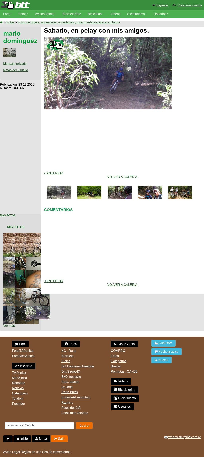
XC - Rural (68, 350)
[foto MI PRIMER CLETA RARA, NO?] (39, 234)
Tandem (17, 398)
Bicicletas (95, 14)
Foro (6, 14)
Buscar (116, 366)
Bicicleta (25, 366)
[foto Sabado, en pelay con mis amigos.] (39, 307)
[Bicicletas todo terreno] (34, 5)
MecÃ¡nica (19, 378)
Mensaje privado (15, 63)
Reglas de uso (31, 452)
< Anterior (53, 173)
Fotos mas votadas (74, 413)
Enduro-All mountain (75, 397)
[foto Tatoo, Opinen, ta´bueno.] (39, 272)
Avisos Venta (44, 14)
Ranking (67, 402)
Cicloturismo (136, 14)
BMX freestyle (71, 376)
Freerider (18, 403)
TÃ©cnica (19, 372)
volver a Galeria (122, 176)
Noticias (18, 388)
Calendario (20, 393)
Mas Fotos (8, 215)
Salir (61, 438)
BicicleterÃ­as (71, 14)
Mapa (42, 438)
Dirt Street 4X (70, 371)
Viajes (65, 361)
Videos (115, 14)
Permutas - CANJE (124, 371)
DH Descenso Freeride (77, 366)
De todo (67, 387)
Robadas (18, 383)
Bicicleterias (126, 389)
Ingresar (162, 5)
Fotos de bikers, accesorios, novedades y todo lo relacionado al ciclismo (69, 22)
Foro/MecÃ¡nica (23, 356)
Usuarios (160, 14)
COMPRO (118, 350)
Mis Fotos (16, 227)
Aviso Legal (11, 452)
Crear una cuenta (190, 5)
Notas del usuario (15, 70)
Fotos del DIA (71, 407)
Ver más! (9, 325)
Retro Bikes (69, 392)
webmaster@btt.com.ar (184, 437)
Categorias (118, 361)
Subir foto (165, 343)
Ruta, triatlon (70, 381)
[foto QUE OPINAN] (39, 258)
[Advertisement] (20, 150)
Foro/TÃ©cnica (22, 350)
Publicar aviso (168, 351)
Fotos (22, 14)
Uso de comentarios (56, 452)
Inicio (24, 438)
